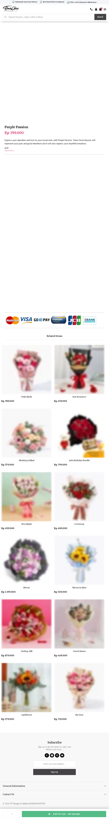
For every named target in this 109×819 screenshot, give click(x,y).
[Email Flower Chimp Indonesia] (62, 755)
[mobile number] (91, 9)
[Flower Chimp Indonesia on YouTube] (52, 755)
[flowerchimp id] (11, 9)
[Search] (5, 17)
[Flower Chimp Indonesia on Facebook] (47, 755)
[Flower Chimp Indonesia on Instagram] (57, 755)
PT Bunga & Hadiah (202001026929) (27, 803)
